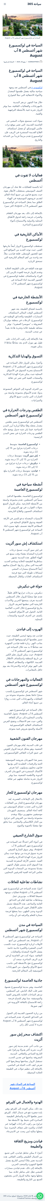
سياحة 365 (34, 4)
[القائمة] (5, 4)
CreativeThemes (24, 1198)
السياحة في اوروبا (9, 62)
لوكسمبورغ (36, 87)
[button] (39, 1195)
